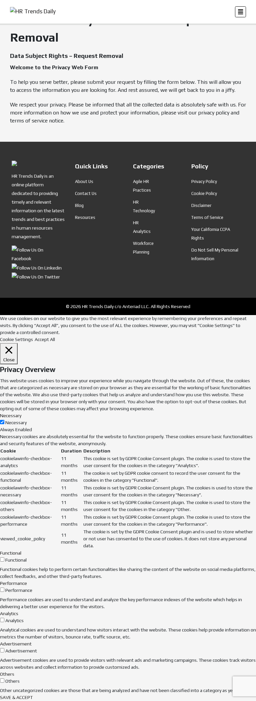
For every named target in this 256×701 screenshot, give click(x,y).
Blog (79, 205)
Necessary (16, 422)
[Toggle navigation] (240, 11)
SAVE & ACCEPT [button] (16, 697)
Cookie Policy (204, 193)
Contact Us (86, 193)
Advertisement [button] (16, 643)
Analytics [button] (9, 613)
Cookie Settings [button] (16, 339)
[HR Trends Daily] (38, 253)
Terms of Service (207, 217)
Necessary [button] (10, 415)
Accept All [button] (45, 339)
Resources (85, 217)
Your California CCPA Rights (210, 234)
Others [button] (7, 674)
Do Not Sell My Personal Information (214, 254)
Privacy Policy (204, 181)
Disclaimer (201, 205)
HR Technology (144, 206)
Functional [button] (10, 553)
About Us (84, 181)
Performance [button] (13, 583)
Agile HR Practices (142, 186)
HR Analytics (142, 227)
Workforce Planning (143, 248)
